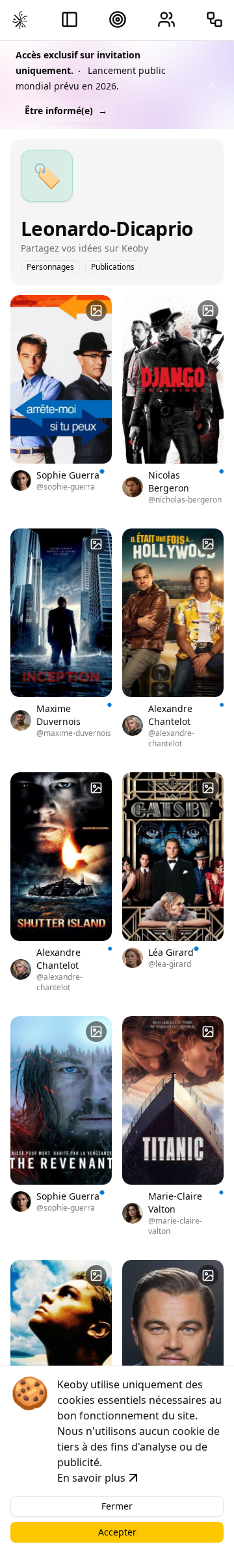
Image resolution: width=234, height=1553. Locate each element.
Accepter (117, 1532)
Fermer (117, 1506)
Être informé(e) (66, 110)
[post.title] (96, 310)
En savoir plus (91, 1478)
